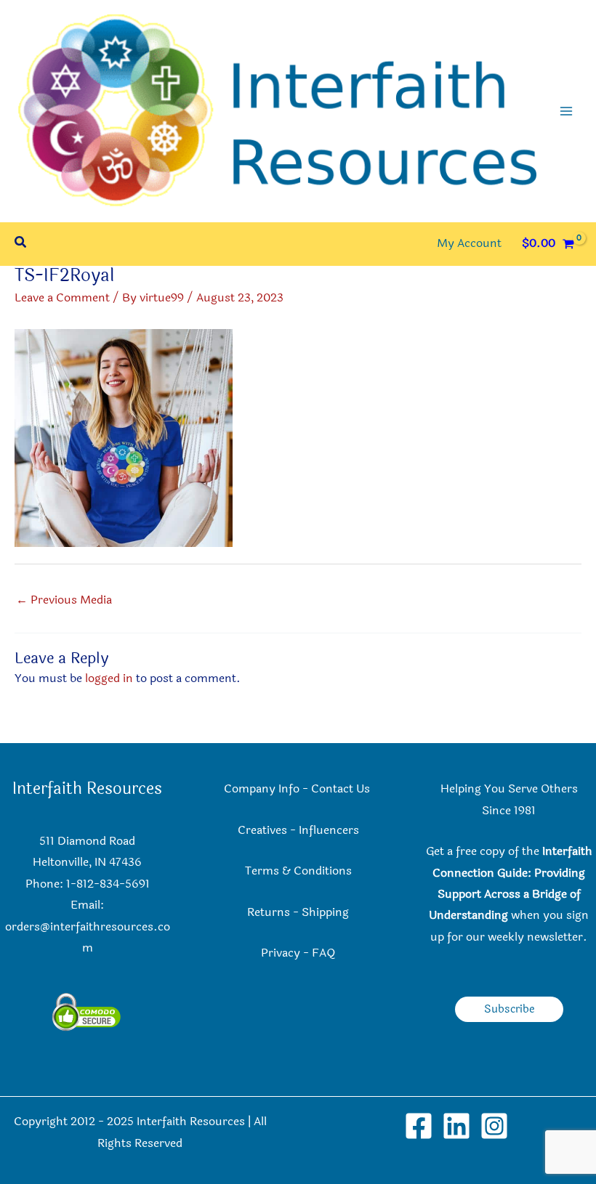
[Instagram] (494, 1125)
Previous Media (64, 600)
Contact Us (342, 789)
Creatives (262, 830)
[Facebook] (418, 1125)
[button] (21, 243)
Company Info (261, 789)
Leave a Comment (62, 298)
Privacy (280, 953)
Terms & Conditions (298, 871)
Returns (268, 912)
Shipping (325, 912)
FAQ (323, 953)
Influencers (329, 830)
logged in (109, 678)
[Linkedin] (456, 1125)
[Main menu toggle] (566, 111)
